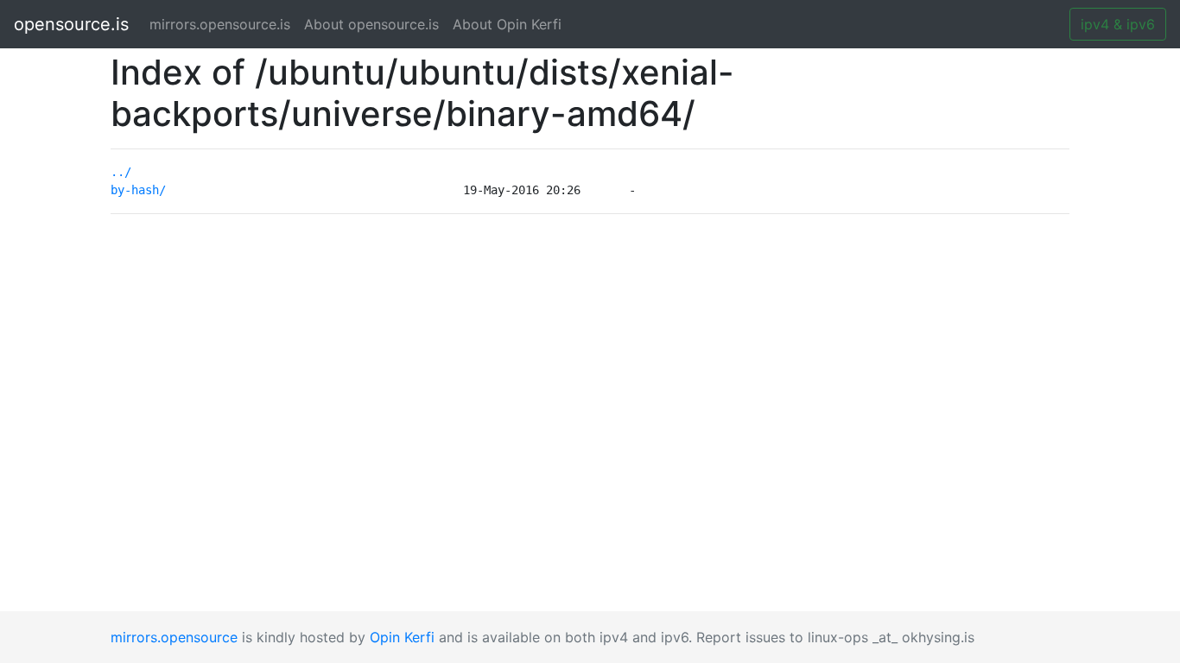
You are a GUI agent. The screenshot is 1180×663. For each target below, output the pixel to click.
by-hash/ (138, 190)
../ (121, 172)
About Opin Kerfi (507, 24)
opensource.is (71, 24)
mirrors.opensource (174, 637)
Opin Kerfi (402, 637)
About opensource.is (371, 24)
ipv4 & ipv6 (1118, 24)
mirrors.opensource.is (223, 24)
